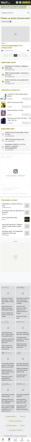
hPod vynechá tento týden (9, 217)
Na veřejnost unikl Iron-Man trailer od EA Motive (13, 211)
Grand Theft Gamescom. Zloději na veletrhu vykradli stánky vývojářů (12, 225)
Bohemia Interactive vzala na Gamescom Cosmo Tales (22, 345)
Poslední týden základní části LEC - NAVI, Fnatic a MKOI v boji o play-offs (8, 365)
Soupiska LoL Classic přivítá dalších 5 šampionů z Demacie (7, 378)
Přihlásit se (26, 2)
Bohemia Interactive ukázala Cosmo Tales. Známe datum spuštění (7, 308)
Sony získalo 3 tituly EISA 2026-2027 (23, 395)
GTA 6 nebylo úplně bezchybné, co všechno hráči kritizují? (23, 339)
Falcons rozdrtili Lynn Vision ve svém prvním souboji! (7, 314)
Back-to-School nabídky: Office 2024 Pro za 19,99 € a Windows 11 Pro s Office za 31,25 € (8, 408)
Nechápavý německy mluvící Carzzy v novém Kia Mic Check (8, 372)
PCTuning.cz (5, 235)
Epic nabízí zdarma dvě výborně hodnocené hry (23, 364)
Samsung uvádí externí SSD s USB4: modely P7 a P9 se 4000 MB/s (8, 401)
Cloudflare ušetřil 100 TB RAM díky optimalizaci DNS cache (12, 232)
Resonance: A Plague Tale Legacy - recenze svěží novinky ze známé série (8, 301)
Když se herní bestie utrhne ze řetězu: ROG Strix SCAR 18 (7, 347)
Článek (3, 43)
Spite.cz (4, 214)
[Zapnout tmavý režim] (20, 2)
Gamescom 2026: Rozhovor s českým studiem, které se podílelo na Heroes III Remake (22, 310)
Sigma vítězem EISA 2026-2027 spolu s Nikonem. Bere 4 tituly (22, 407)
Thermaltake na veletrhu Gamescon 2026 (12, 204)
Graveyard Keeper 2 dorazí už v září (22, 375)
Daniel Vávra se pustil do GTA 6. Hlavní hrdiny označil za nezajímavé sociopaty (23, 301)
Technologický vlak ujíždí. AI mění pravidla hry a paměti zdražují (7, 334)
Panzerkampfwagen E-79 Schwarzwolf (11, 47)
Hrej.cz (4, 219)
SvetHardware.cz (6, 207)
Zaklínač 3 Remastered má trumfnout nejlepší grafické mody (22, 370)
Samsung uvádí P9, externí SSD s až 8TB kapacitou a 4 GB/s (22, 401)
